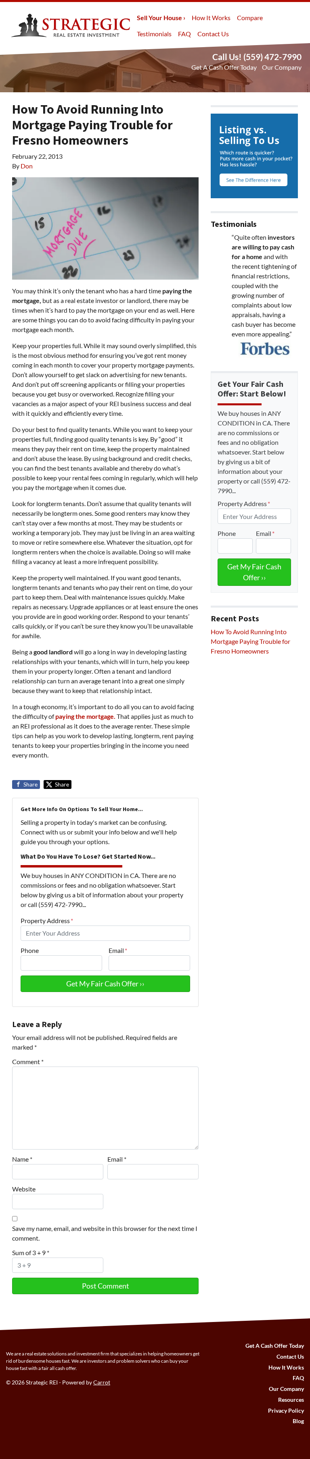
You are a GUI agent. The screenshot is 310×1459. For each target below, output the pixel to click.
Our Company (282, 67)
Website (24, 1189)
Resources (291, 1400)
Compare (250, 17)
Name (22, 1159)
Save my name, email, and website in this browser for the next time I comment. (104, 1233)
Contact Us (213, 33)
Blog (298, 1421)
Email (118, 950)
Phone (30, 950)
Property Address (47, 920)
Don (27, 166)
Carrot (101, 1382)
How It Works (211, 17)
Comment (28, 1061)
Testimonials (154, 33)
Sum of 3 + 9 (30, 1252)
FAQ (184, 33)
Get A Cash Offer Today (224, 67)
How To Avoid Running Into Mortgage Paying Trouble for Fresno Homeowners (250, 641)
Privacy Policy (286, 1410)
